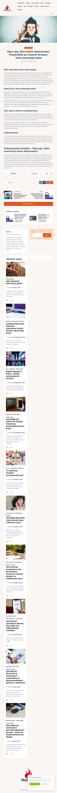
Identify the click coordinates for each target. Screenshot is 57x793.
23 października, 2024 (18, 432)
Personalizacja (10, 618)
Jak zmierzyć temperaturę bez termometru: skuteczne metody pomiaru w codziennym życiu (14, 573)
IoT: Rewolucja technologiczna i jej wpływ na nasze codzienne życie (43, 216)
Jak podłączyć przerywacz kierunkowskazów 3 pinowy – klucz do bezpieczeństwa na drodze (15, 731)
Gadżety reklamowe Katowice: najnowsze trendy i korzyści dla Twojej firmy (15, 328)
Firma (7, 468)
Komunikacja (9, 513)
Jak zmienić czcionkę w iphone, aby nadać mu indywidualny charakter (15, 626)
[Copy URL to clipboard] (51, 182)
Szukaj (33, 232)
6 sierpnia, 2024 (16, 634)
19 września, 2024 (17, 479)
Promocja (15, 321)
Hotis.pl (9, 287)
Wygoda (8, 515)
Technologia (9, 417)
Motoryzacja (19, 720)
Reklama (21, 321)
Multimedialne (16, 414)
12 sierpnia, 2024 (17, 582)
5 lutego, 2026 (16, 287)
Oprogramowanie (11, 616)
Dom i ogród (9, 562)
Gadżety (8, 414)
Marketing (11, 369)
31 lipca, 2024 (16, 687)
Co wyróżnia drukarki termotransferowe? (15, 473)
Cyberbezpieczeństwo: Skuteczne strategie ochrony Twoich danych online (20, 216)
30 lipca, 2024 (16, 741)
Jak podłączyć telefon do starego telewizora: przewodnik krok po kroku (15, 424)
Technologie (19, 369)
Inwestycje (13, 468)
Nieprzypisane (28, 47)
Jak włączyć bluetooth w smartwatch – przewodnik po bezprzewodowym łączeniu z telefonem (15, 677)
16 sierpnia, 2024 (17, 526)
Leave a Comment (28, 203)
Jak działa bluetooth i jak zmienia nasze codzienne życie (15, 520)
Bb (7, 369)
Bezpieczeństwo (10, 720)
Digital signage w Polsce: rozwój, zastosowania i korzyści (14, 375)
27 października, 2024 (18, 337)
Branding (8, 321)
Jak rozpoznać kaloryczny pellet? (14, 282)
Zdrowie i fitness (10, 565)
